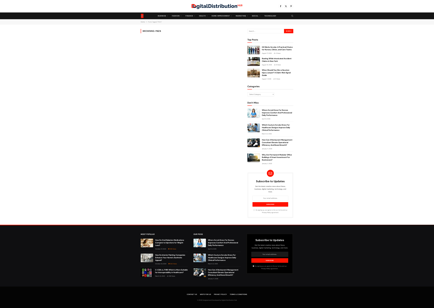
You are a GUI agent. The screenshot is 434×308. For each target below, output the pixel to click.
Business (162, 16)
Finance (189, 16)
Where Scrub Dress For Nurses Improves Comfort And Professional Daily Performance (277, 113)
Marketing (241, 16)
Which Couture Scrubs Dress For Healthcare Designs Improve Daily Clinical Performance (276, 127)
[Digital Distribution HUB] (217, 6)
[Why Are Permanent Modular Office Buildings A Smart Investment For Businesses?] (253, 157)
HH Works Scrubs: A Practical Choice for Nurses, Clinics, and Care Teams (277, 48)
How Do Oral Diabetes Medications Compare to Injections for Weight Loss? (169, 242)
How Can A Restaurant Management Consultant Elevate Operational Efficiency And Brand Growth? (277, 142)
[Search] (292, 15)
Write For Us (205, 294)
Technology (270, 16)
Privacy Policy (266, 212)
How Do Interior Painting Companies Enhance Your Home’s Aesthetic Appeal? (170, 257)
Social (255, 16)
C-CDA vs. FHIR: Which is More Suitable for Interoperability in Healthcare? (171, 271)
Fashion (176, 16)
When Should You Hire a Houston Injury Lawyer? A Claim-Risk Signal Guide (276, 72)
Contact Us (192, 294)
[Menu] (142, 16)
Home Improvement (221, 16)
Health (202, 16)
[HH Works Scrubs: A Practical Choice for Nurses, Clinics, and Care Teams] (253, 50)
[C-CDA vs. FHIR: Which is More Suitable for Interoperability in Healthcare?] (147, 272)
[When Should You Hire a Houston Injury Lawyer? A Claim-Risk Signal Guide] (253, 73)
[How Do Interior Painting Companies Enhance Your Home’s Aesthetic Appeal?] (147, 258)
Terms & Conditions (238, 294)
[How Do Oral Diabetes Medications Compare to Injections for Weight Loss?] (147, 243)
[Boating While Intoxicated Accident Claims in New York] (253, 61)
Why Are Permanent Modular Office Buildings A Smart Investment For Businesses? (277, 157)
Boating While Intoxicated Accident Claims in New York (276, 59)
